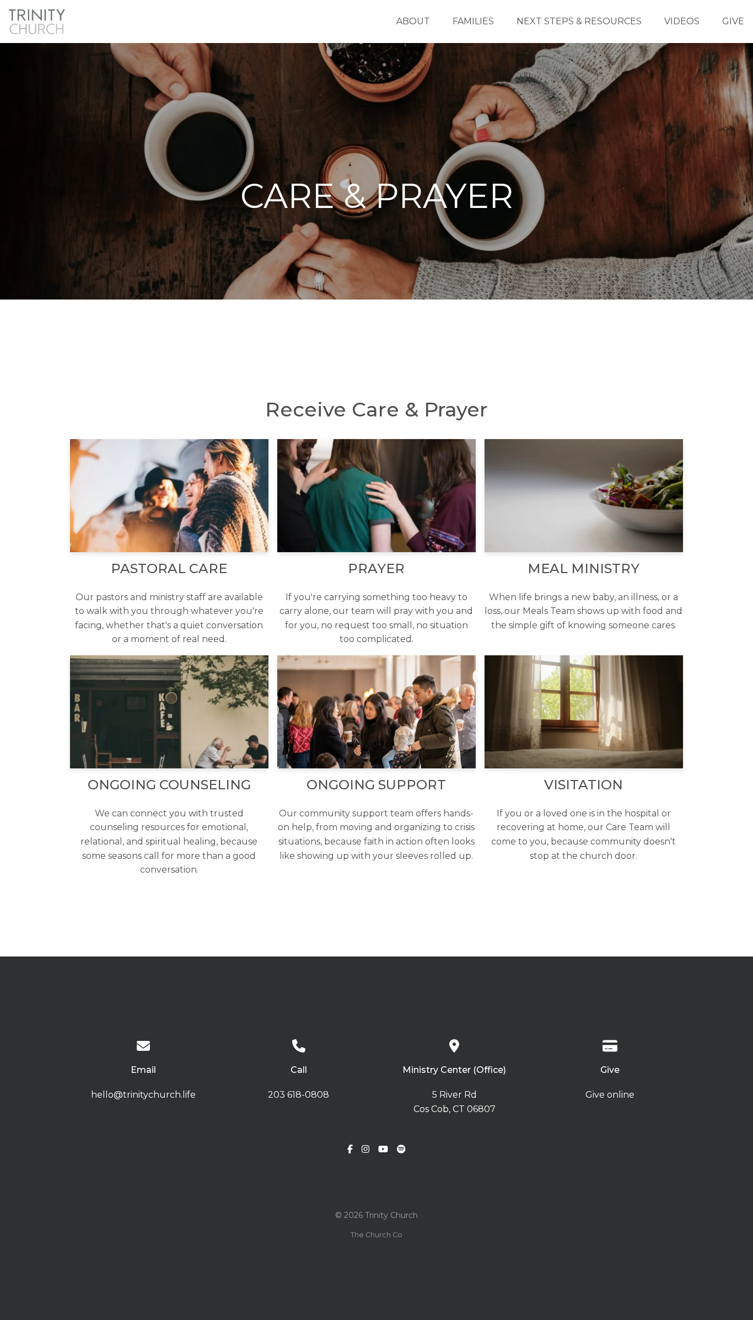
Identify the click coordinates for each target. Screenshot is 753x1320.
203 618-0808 (298, 1094)
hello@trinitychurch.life (143, 1094)
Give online (609, 1094)
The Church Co (376, 1235)
